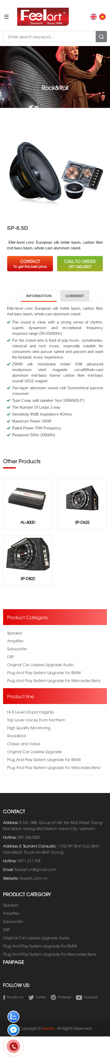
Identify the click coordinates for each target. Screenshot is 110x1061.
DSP (10, 656)
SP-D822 (28, 578)
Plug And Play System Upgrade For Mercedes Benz (53, 680)
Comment (74, 296)
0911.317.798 (29, 860)
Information (38, 296)
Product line (20, 696)
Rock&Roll (16, 735)
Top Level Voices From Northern (36, 719)
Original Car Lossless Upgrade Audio (40, 664)
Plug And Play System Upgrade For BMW (44, 672)
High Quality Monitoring (28, 727)
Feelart (48, 1028)
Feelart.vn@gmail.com (35, 869)
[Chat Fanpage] (13, 1031)
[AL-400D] (28, 497)
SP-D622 (82, 521)
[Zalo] (13, 1018)
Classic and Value (23, 743)
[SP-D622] (82, 497)
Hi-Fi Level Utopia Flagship (30, 711)
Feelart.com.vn (33, 877)
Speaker (15, 632)
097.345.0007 (29, 837)
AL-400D (27, 521)
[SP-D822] (28, 553)
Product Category (27, 617)
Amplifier (15, 640)
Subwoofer (17, 648)
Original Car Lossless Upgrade (34, 751)
